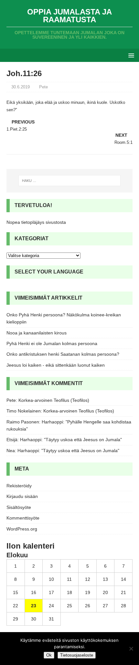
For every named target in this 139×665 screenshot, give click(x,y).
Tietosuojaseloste (76, 655)
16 (33, 592)
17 (51, 592)
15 (15, 592)
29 (15, 618)
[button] (130, 55)
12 (87, 579)
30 (33, 618)
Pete (43, 86)
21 (123, 592)
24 (51, 605)
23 (33, 605)
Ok (49, 655)
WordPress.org (21, 528)
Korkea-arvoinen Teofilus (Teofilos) (53, 400)
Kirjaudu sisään (22, 496)
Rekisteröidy (19, 485)
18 (69, 592)
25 (69, 605)
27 (105, 605)
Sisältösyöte (18, 507)
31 (51, 618)
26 (87, 605)
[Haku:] (69, 180)
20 (105, 592)
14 (123, 579)
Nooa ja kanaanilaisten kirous (36, 332)
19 (87, 592)
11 (69, 579)
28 (123, 605)
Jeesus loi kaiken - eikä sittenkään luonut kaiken (55, 365)
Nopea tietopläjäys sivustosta (36, 222)
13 (105, 579)
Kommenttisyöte (22, 518)
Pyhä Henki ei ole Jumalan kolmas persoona (51, 343)
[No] (131, 648)
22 (15, 605)
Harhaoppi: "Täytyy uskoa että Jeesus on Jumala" (71, 439)
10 (51, 579)
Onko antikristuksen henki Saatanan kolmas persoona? (62, 354)
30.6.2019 (20, 86)
